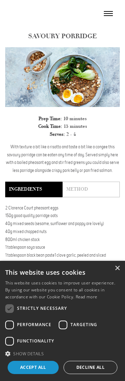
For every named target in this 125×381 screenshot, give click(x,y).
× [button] (117, 268)
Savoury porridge (62, 36)
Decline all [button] (90, 367)
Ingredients (25, 189)
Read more (87, 297)
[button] (62, 353)
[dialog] (62, 321)
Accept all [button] (33, 367)
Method (77, 189)
